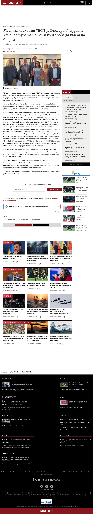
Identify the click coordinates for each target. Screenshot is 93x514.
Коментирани (68, 100)
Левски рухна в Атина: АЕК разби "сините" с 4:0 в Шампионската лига (82, 189)
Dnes (11, 471)
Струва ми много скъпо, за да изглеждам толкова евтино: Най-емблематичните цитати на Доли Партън (75, 422)
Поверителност (35, 493)
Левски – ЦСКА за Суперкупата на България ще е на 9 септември (81, 209)
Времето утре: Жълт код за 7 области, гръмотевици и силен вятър (13, 338)
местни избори (10, 219)
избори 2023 (36, 219)
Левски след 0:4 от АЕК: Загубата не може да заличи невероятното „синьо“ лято (75, 229)
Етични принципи (83, 493)
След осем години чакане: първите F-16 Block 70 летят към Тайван (61, 338)
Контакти (17, 493)
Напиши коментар (23, 225)
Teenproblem (8, 454)
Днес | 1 (48, 2)
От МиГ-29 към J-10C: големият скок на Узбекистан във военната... (60, 311)
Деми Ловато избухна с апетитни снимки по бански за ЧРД (75, 123)
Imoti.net (60, 471)
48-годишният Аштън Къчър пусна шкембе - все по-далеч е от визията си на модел (75, 107)
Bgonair (64, 379)
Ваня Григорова (23, 219)
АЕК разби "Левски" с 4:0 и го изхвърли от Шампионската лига (80, 383)
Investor (6, 379)
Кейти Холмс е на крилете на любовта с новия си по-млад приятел (75, 139)
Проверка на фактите (33, 495)
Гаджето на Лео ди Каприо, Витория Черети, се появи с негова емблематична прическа (76, 156)
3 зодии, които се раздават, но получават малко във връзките (20, 458)
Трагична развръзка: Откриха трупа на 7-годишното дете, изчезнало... (37, 311)
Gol (62, 397)
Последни (67, 97)
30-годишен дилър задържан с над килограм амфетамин (75, 131)
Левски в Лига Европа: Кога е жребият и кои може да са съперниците (82, 199)
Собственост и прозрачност (13, 495)
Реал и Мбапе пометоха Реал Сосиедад (80, 217)
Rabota (65, 471)
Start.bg (78, 471)
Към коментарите (40, 225)
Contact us (73, 506)
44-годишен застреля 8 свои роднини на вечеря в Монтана (13, 311)
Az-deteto (69, 471)
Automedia (7, 415)
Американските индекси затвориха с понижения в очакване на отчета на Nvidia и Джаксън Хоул (22, 384)
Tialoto (63, 415)
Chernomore (84, 471)
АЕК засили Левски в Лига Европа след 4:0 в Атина (76, 115)
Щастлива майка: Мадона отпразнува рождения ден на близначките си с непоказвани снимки (74, 428)
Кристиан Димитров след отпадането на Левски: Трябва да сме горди (82, 180)
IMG (2, 471)
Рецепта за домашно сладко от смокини (72, 389)
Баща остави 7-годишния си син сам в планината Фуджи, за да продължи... (37, 338)
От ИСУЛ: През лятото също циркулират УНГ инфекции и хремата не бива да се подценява (16, 446)
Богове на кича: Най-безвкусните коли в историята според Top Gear (21, 420)
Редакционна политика (66, 493)
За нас (4, 493)
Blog (74, 471)
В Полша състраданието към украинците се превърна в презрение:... (61, 258)
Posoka (90, 471)
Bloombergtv (9, 397)
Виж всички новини (76, 164)
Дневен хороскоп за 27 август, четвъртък (72, 445)
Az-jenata (64, 435)
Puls (4, 435)
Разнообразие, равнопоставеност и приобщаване (61, 495)
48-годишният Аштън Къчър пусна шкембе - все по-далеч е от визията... (14, 285)
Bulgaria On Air (24, 471)
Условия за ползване (49, 493)
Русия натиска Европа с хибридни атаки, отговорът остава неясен (37, 258)
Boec (42, 474)
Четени (76, 97)
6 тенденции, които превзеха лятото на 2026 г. (16, 464)
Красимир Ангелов (9, 51)
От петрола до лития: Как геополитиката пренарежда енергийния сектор (19, 402)
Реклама (25, 493)
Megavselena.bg (48, 474)
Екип (10, 493)
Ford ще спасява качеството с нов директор (15, 425)
